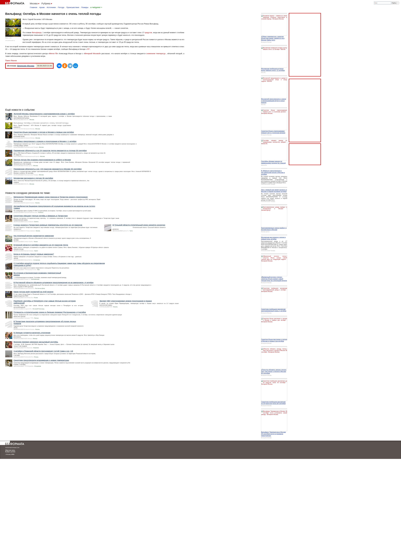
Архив (42, 7)
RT (88, 49)
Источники (51, 7)
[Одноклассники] (64, 65)
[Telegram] (70, 65)
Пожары (84, 7)
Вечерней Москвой (92, 54)
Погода (61, 7)
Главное (33, 7)
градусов (148, 33)
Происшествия (72, 7)
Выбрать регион (10, 452)
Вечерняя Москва (25, 66)
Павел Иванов (11, 61)
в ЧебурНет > (96, 7)
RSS (13, 454)
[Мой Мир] (75, 65)
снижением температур (155, 54)
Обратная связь (10, 450)
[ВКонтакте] (59, 65)
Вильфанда (36, 33)
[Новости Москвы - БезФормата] (12, 2)
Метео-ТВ (53, 54)
